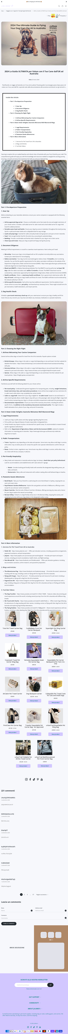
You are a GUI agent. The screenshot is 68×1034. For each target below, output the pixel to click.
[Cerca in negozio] (59, 6)
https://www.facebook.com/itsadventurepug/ (32, 571)
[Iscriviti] (50, 985)
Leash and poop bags (11, 234)
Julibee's (36, 1023)
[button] (1, 1)
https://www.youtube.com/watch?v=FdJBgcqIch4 (31, 608)
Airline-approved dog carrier (13, 222)
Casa (2, 11)
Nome (2, 908)
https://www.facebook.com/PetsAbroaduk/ (28, 560)
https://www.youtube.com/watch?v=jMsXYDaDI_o (34, 601)
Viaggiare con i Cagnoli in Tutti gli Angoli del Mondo (18, 11)
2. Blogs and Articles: (21, 144)
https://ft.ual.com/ (22, 576)
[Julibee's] (7, 6)
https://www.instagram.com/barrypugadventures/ (30, 580)
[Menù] (66, 6)
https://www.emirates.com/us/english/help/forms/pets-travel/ (42, 370)
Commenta (4, 915)
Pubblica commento (8, 923)
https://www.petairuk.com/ (19, 551)
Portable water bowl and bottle (14, 229)
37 (33, 894)
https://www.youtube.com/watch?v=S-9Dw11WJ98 (31, 594)
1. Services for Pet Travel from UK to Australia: (28, 141)
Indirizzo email (38, 908)
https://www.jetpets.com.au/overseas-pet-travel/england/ (26, 555)
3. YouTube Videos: (20, 146)
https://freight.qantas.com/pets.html (23, 375)
